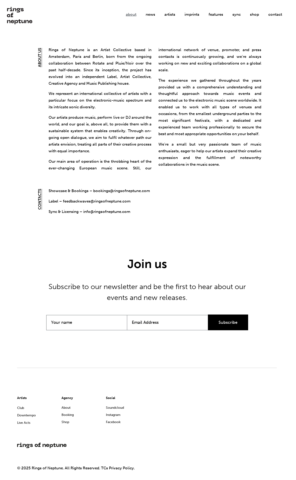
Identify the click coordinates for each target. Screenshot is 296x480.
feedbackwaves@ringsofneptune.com (97, 201)
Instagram (113, 415)
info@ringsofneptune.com (106, 211)
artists (169, 14)
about (131, 14)
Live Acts (23, 423)
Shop (65, 422)
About (66, 408)
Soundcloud (115, 408)
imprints (192, 14)
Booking (68, 415)
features (216, 14)
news (150, 14)
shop (254, 14)
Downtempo (26, 415)
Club (20, 408)
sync (236, 14)
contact (275, 14)
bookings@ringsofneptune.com (121, 190)
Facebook (113, 422)
